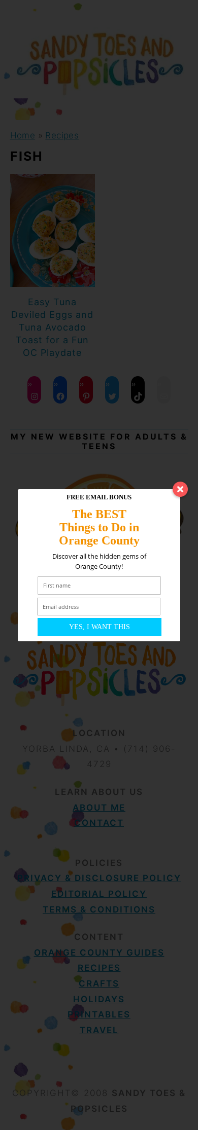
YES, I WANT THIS (99, 627)
